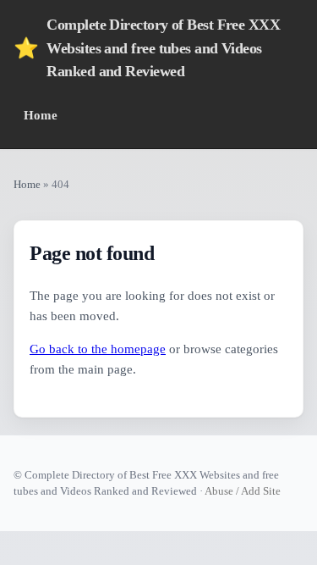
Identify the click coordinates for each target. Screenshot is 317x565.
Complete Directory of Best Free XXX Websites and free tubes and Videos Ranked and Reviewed (147, 48)
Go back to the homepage (98, 349)
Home (40, 115)
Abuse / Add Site (243, 491)
